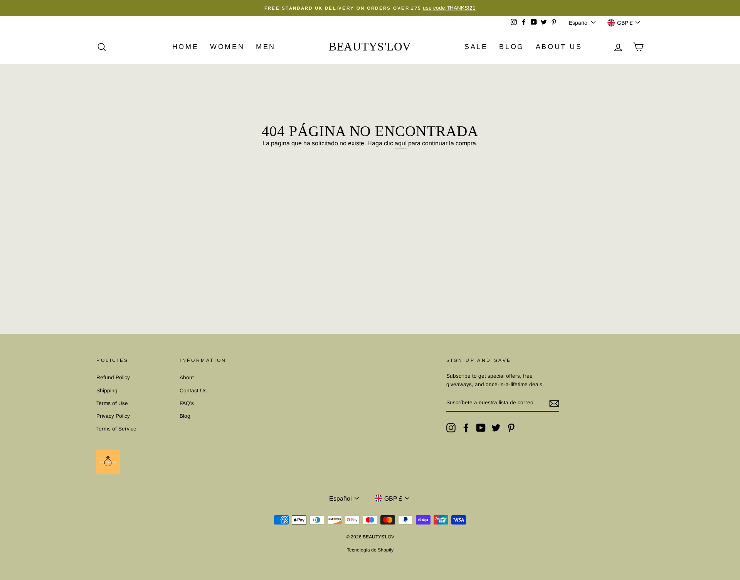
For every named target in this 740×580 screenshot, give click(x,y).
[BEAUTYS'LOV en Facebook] (466, 427)
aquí (401, 143)
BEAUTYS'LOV (370, 46)
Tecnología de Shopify (370, 550)
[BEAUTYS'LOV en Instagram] (451, 427)
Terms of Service (116, 429)
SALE (476, 46)
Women (227, 46)
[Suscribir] (554, 403)
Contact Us (193, 390)
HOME (185, 46)
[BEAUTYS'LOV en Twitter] (496, 427)
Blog (185, 416)
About (187, 377)
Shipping (107, 390)
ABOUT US (559, 46)
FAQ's (187, 403)
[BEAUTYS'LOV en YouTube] (481, 427)
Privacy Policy (113, 416)
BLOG (511, 46)
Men (266, 46)
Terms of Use (112, 403)
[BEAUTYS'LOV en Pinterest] (511, 427)
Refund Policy (113, 377)
